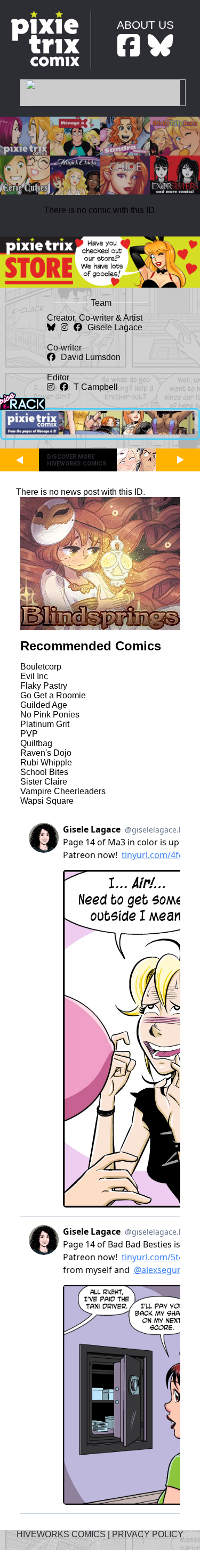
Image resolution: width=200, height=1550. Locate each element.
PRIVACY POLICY (147, 1534)
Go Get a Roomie (53, 695)
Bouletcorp (40, 666)
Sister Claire (43, 781)
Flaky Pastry (43, 685)
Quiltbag (36, 743)
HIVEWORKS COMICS (61, 1534)
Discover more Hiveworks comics (77, 460)
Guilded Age (43, 704)
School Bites (44, 772)
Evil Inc (34, 676)
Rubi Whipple (46, 762)
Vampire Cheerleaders (63, 791)
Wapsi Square (47, 800)
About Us (145, 25)
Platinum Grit (44, 724)
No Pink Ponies (49, 714)
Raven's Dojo (45, 752)
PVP (29, 733)
